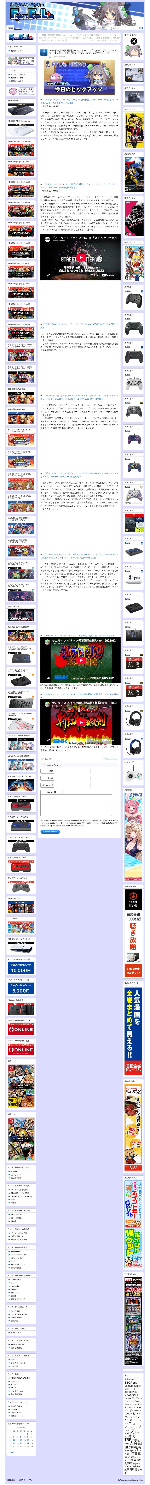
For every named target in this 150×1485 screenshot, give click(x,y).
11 (14, 1440)
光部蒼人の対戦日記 (19, 1240)
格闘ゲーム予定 (17, 78)
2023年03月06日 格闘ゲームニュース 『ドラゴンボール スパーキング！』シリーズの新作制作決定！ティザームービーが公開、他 (61, 37)
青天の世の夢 (16, 1268)
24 (11, 1446)
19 (18, 1443)
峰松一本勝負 (16, 1218)
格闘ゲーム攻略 (17, 81)
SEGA (13, 1388)
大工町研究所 (16, 1178)
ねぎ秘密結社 (16, 1348)
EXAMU (14, 1385)
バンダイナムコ (17, 1391)
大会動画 (133, 1445)
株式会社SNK (16, 1394)
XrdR (129, 1398)
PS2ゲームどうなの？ (20, 1190)
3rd (126, 1379)
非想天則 (136, 1463)
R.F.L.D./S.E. (16, 1333)
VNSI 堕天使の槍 (17, 1344)
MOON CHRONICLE (19, 1314)
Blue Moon (15, 1252)
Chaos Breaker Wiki (19, 1255)
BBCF (128, 1382)
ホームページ (47, 785)
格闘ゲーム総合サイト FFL (22, 1480)
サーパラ (137, 1411)
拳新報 (13, 1203)
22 (28, 1443)
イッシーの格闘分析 (19, 1233)
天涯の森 (14, 1321)
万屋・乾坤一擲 (17, 1236)
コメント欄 (51, 792)
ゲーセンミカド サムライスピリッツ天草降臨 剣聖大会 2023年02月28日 (79, 635)
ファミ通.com (16, 1413)
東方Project (129, 1450)
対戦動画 (135, 1447)
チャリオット (132, 1418)
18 (14, 1443)
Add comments (111, 759)
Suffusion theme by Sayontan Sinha (130, 1480)
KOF (133, 1389)
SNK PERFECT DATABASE (22, 1196)
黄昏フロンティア (18, 1299)
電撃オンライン (17, 1416)
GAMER (14, 1409)
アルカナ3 (133, 1404)
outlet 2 (14, 1360)
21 (25, 1443)
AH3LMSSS (132, 1379)
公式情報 (62, 56)
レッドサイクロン (18, 1264)
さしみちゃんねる (18, 1363)
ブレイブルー (133, 1428)
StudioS (14, 1289)
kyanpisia (15, 1286)
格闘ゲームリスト (18, 51)
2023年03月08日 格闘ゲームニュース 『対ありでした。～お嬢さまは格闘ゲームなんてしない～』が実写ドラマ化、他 (99, 37)
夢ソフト (14, 1293)
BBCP (136, 1382)
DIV (12, 1283)
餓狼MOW (129, 1466)
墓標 (13, 1200)
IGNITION (133, 1386)
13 (21, 1440)
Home (10, 28)
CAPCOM (15, 1381)
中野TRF (130, 1437)
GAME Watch (16, 1406)
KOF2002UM (131, 1392)
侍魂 (134, 1440)
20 (21, 1443)
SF (137, 1395)
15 (28, 1440)
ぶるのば (14, 1366)
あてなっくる (16, 1175)
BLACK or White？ (18, 1215)
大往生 (13, 1296)
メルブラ (129, 1433)
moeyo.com (15, 1311)
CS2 (127, 1386)
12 (18, 1440)
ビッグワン (133, 1427)
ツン (13, 1261)
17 (11, 1443)
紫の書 (13, 1221)
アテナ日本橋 (134, 1401)
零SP (133, 1460)
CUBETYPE (16, 1280)
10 (11, 1440)
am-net (14, 1171)
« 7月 (12, 1453)
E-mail (50, 778)
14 (25, 1440)
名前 (51, 771)
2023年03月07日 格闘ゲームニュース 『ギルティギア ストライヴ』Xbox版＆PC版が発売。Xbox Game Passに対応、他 (83, 51)
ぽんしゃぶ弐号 (17, 1258)
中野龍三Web (16, 1318)
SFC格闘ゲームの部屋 (20, 1193)
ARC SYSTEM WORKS (20, 1378)
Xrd (126, 1398)
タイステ (134, 1417)
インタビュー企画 (18, 74)
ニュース (55, 56)
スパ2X (128, 1413)
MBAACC (130, 1395)
